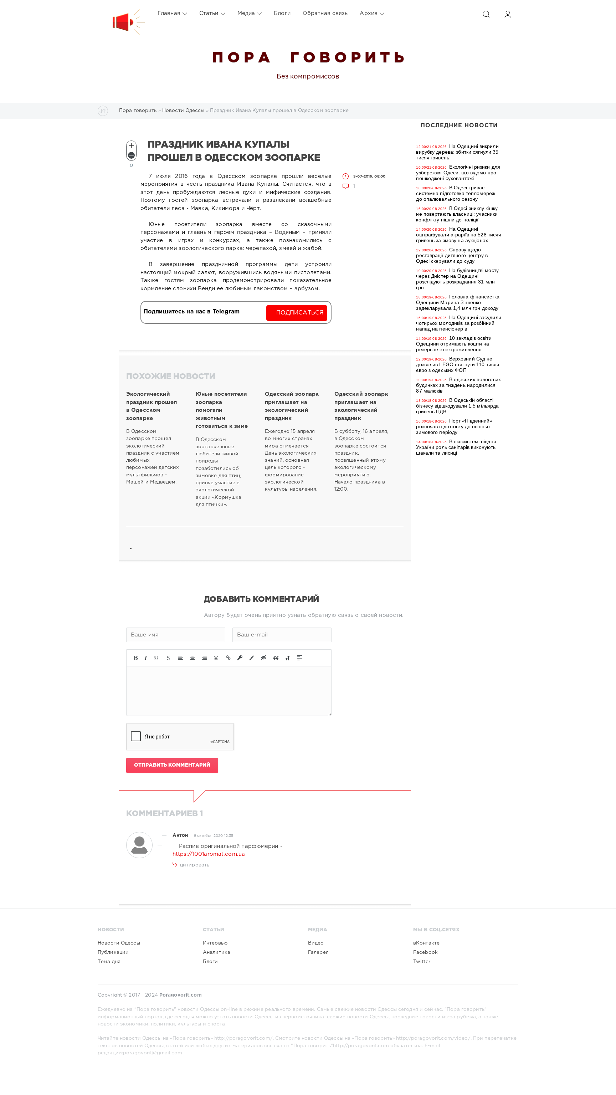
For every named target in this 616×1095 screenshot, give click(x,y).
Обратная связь (325, 13)
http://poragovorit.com (361, 1046)
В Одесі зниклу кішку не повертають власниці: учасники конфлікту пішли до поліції (457, 213)
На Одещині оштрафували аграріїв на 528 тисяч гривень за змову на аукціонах (458, 234)
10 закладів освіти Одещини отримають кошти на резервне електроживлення (453, 343)
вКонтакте (426, 943)
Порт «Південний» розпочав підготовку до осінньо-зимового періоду (454, 426)
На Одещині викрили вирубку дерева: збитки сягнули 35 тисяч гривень (457, 151)
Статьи (209, 13)
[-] (131, 155)
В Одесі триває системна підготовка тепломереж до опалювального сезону (455, 193)
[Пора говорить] (122, 13)
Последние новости (459, 125)
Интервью (215, 943)
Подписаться (300, 313)
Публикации (113, 952)
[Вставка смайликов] (216, 657)
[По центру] (192, 657)
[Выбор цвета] (252, 657)
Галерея (318, 952)
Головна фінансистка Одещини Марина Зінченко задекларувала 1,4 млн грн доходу (457, 302)
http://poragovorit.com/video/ (433, 1038)
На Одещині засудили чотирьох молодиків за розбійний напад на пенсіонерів (458, 323)
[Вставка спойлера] (299, 657)
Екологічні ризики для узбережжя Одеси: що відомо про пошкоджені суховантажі (458, 172)
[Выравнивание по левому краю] (181, 657)
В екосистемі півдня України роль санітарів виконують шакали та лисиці (456, 447)
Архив (369, 13)
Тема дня (109, 962)
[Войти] (507, 14)
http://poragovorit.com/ (243, 1038)
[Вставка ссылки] (228, 657)
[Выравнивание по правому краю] (204, 657)
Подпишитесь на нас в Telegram (192, 311)
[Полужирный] (135, 657)
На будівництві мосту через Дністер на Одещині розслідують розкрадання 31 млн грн (457, 278)
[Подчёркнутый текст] (156, 657)
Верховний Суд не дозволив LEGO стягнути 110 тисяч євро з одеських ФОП (457, 364)
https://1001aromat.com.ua (209, 854)
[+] (131, 145)
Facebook (425, 952)
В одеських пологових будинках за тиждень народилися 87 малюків (458, 385)
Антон (180, 835)
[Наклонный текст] (146, 657)
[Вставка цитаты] (276, 657)
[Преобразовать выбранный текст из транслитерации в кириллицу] (288, 657)
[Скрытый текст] (264, 657)
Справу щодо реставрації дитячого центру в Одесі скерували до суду (451, 255)
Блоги (282, 13)
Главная (169, 13)
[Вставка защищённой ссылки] (240, 657)
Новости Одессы (119, 943)
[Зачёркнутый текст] (168, 657)
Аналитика (216, 952)
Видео (316, 943)
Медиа (246, 13)
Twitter (421, 962)
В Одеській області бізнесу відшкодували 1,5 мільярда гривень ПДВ (457, 405)
